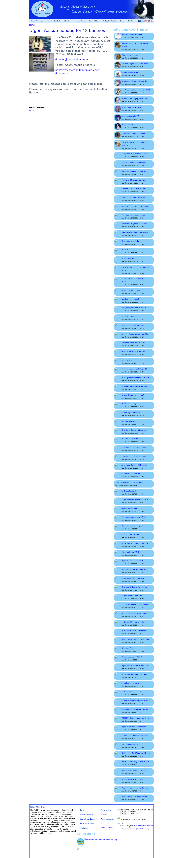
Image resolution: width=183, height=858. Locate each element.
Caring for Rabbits (107, 827)
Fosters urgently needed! (131, 412)
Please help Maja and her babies (134, 223)
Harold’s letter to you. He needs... (135, 630)
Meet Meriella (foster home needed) (135, 232)
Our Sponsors (85, 828)
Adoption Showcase (86, 814)
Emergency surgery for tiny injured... (135, 604)
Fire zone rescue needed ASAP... (134, 517)
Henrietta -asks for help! (131, 290)
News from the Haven (108, 824)
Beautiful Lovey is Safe (130, 534)
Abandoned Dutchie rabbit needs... (135, 465)
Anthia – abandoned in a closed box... (136, 334)
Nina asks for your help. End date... (135, 569)
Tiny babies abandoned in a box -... (135, 188)
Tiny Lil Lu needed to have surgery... (136, 735)
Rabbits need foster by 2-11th (133, 107)
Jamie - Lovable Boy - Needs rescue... (136, 761)
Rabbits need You (128, 258)
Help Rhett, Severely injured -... (134, 430)
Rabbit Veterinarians (107, 819)
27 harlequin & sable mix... (132, 683)
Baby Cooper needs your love (133, 325)
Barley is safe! (127, 360)
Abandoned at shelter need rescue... (135, 709)
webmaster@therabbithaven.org (138, 829)
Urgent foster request (130, 55)
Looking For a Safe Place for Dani (135, 796)
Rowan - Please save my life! (133, 395)
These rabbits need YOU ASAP (134, 133)
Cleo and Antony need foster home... (136, 206)
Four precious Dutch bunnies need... (135, 153)
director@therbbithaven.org (72, 59)
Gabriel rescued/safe (129, 508)
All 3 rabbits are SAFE (130, 116)
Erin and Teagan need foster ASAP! (135, 63)
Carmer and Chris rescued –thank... (135, 613)
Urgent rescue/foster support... (133, 526)
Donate (122, 21)
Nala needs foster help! (130, 241)
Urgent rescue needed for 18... (133, 561)
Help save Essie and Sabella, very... (135, 587)
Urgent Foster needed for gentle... (135, 770)
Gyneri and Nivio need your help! (134, 351)
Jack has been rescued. (130, 299)
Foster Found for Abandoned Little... (136, 499)
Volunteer (104, 814)
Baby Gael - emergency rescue (133, 215)
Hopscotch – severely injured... (133, 438)
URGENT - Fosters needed (132, 34)
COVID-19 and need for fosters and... (129, 482)
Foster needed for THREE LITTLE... (135, 692)
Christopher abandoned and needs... (135, 674)
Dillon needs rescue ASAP (132, 657)
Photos (131, 21)
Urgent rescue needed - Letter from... (136, 788)
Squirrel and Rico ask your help (133, 180)
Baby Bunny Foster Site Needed (134, 162)
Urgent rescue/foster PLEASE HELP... (136, 639)
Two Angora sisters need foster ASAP (136, 90)
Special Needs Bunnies (87, 819)
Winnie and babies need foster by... (135, 81)
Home (32, 24)
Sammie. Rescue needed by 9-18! (134, 369)
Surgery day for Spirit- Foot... (133, 595)
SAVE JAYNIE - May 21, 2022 (133, 197)
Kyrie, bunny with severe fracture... (135, 307)
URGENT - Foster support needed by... (136, 718)
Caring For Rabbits (110, 21)
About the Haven (106, 810)
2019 (31, 110)
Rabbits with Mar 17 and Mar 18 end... (136, 753)
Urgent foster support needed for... (135, 726)
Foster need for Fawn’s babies (133, 622)
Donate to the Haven (87, 823)
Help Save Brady (128, 648)
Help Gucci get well (129, 421)
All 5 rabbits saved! (129, 491)
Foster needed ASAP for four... (133, 578)
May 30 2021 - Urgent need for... (134, 404)
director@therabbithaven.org (143, 825)
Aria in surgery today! (130, 744)
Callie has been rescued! (131, 473)
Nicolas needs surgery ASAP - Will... (136, 98)
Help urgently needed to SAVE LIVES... (137, 377)
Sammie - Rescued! (129, 316)
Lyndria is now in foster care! (132, 779)
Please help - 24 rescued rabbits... (135, 447)
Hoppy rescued (127, 125)
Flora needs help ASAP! (131, 552)
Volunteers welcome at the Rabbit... (135, 386)
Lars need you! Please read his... (134, 342)
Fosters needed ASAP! (130, 72)
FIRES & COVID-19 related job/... (135, 456)
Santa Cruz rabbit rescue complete (135, 543)
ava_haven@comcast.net (130, 827)
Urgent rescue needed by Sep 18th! (135, 665)
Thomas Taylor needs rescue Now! (135, 700)
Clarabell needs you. (129, 250)
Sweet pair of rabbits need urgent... (135, 171)
